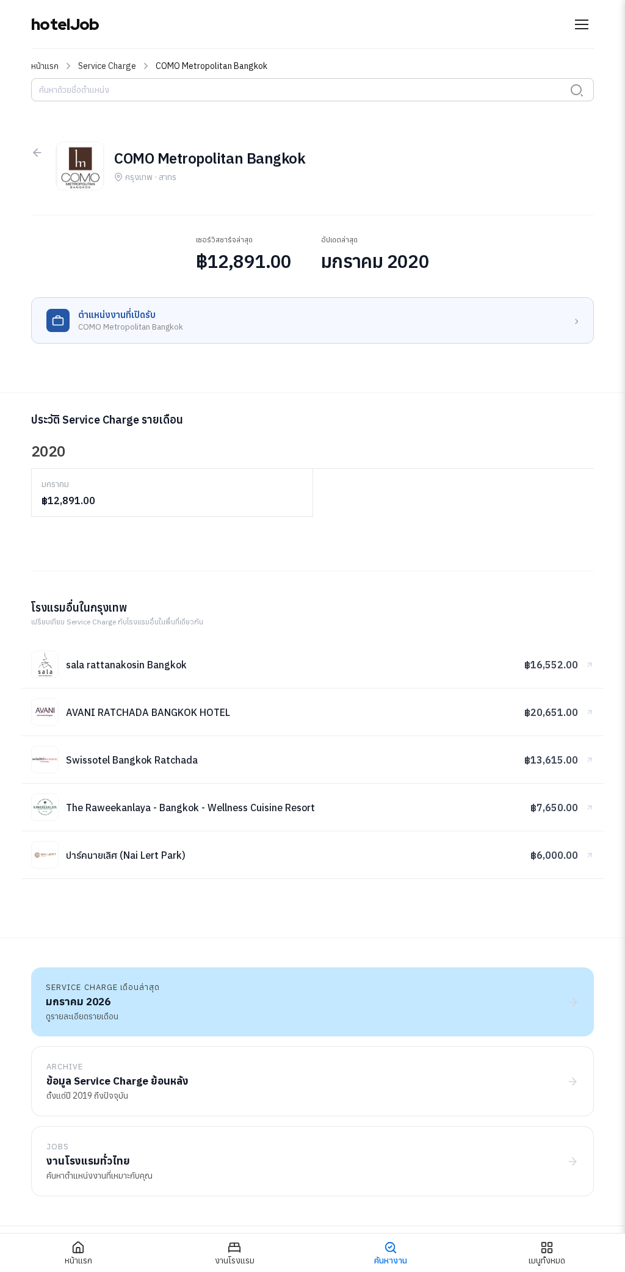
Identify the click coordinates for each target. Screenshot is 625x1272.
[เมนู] (581, 24)
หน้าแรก (45, 65)
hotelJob (65, 24)
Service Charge (107, 65)
